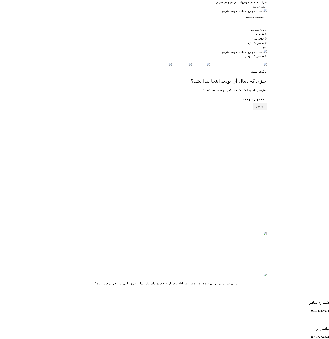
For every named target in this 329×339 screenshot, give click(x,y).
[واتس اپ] (324, 320)
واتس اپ (322, 329)
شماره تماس (318, 302)
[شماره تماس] (324, 294)
